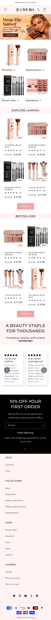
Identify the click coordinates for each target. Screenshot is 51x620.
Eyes (7, 548)
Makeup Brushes (14, 500)
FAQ (7, 471)
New (7, 488)
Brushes (7, 70)
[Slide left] (20, 449)
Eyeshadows (33, 70)
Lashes (9, 554)
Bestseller (10, 494)
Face (7, 542)
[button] (5, 10)
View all (25, 206)
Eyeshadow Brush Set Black (13, 188)
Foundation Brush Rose (13, 146)
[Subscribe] (42, 425)
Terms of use (12, 584)
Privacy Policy (12, 578)
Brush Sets (9, 100)
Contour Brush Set (37, 187)
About (8, 572)
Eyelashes (32, 100)
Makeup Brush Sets (15, 506)
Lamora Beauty (28, 617)
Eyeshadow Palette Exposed (37, 146)
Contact (9, 464)
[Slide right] (32, 449)
